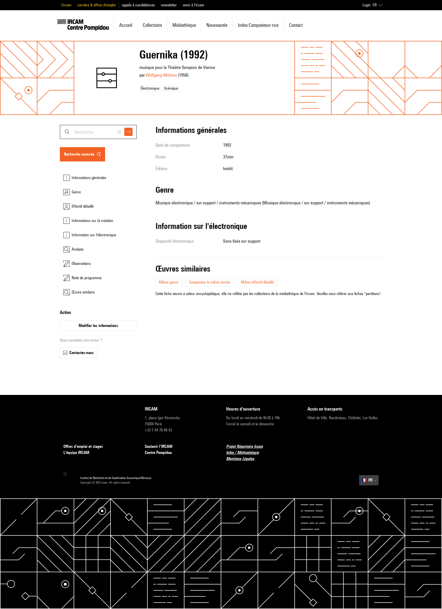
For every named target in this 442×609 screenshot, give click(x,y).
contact (296, 25)
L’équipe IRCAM (76, 452)
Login (366, 5)
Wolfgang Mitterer (161, 75)
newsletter (169, 5)
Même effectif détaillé (257, 282)
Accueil (125, 25)
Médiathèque (184, 25)
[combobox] (98, 132)
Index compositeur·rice (258, 25)
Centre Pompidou (158, 452)
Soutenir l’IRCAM (158, 446)
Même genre (168, 282)
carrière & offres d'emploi (97, 5)
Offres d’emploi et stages (83, 446)
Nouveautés (216, 25)
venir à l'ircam (193, 5)
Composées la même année (209, 282)
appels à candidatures (138, 5)
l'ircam (66, 5)
